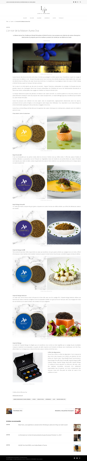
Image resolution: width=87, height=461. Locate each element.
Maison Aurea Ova (61, 399)
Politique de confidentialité (31, 459)
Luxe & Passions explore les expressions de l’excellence (20, 2)
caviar (34, 399)
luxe (54, 399)
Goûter (8, 27)
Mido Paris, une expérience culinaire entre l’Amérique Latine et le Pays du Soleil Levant (43, 425)
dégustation (41, 399)
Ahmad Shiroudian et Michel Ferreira (22, 399)
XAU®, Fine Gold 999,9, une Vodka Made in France (32, 445)
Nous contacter (40, 459)
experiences (48, 399)
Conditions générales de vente (19, 459)
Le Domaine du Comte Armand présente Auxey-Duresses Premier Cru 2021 (40, 435)
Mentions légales (9, 459)
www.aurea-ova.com (18, 395)
